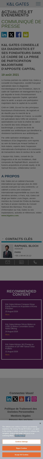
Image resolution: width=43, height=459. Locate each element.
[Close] (40, 423)
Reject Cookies (21, 448)
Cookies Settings (21, 441)
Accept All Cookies (21, 455)
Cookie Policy (20, 435)
